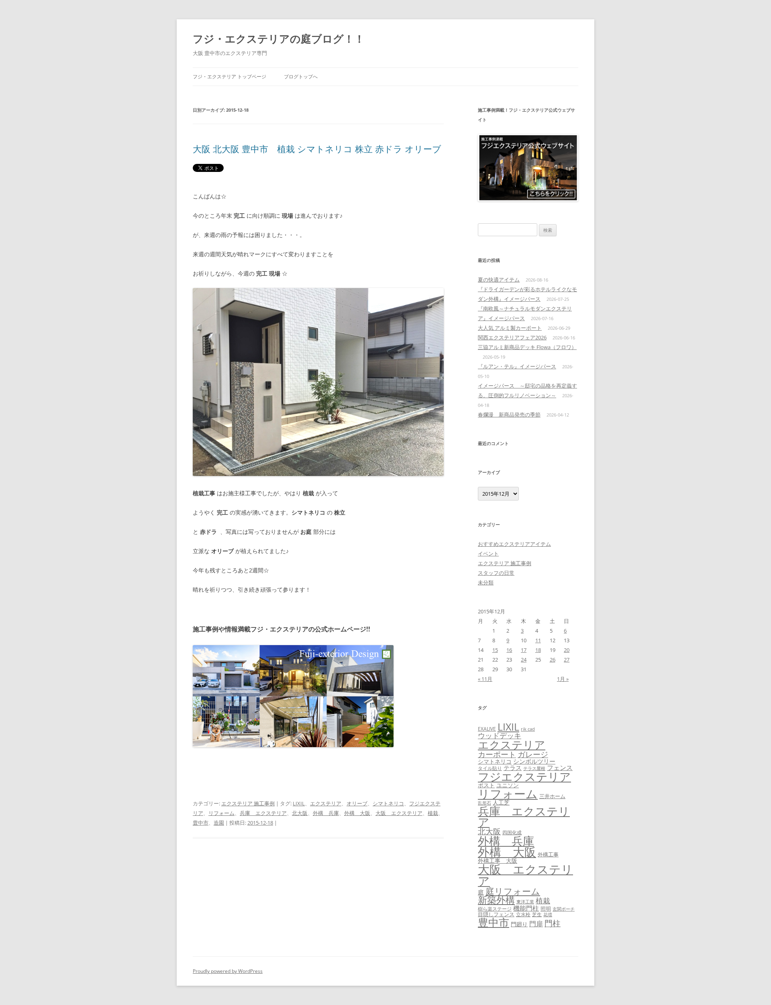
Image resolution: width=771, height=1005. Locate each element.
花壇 (547, 914)
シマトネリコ (388, 803)
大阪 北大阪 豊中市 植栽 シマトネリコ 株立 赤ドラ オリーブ (317, 149)
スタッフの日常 (496, 572)
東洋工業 (525, 902)
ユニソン (507, 785)
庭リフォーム (512, 891)
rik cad (528, 729)
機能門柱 (526, 908)
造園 (219, 822)
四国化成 (512, 832)
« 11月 (485, 678)
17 (523, 650)
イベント (488, 553)
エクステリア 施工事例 (248, 803)
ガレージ (533, 754)
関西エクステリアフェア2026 (512, 337)
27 (566, 659)
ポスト (486, 785)
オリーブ (357, 803)
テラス (513, 768)
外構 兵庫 (326, 813)
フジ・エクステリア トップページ (229, 76)
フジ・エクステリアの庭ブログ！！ (279, 38)
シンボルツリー (534, 761)
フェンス (560, 767)
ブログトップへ (301, 76)
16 (509, 650)
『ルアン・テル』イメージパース (517, 366)
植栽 (433, 813)
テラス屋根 (534, 768)
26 (552, 659)
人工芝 (501, 802)
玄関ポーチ (564, 909)
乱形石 (484, 803)
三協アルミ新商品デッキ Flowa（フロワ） (527, 347)
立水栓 (523, 914)
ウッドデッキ (499, 735)
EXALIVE (487, 728)
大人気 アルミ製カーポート (510, 327)
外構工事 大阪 (497, 860)
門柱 (553, 923)
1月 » (563, 678)
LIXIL (299, 803)
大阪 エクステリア (398, 813)
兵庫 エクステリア (263, 813)
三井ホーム (552, 796)
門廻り (519, 924)
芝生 (537, 914)
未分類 (486, 582)
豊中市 (200, 822)
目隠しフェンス (496, 914)
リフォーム (221, 813)
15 (495, 650)
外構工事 (548, 854)
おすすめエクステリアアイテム (514, 543)
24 (523, 659)
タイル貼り (490, 768)
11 (538, 640)
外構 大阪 (357, 813)
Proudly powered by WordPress (228, 971)
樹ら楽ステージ (495, 908)
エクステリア (325, 803)
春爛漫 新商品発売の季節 (509, 414)
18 (538, 650)
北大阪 (300, 813)
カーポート (497, 754)
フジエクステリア (524, 776)
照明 (546, 908)
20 (566, 650)
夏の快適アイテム (499, 279)
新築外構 (496, 900)
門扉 (536, 923)
